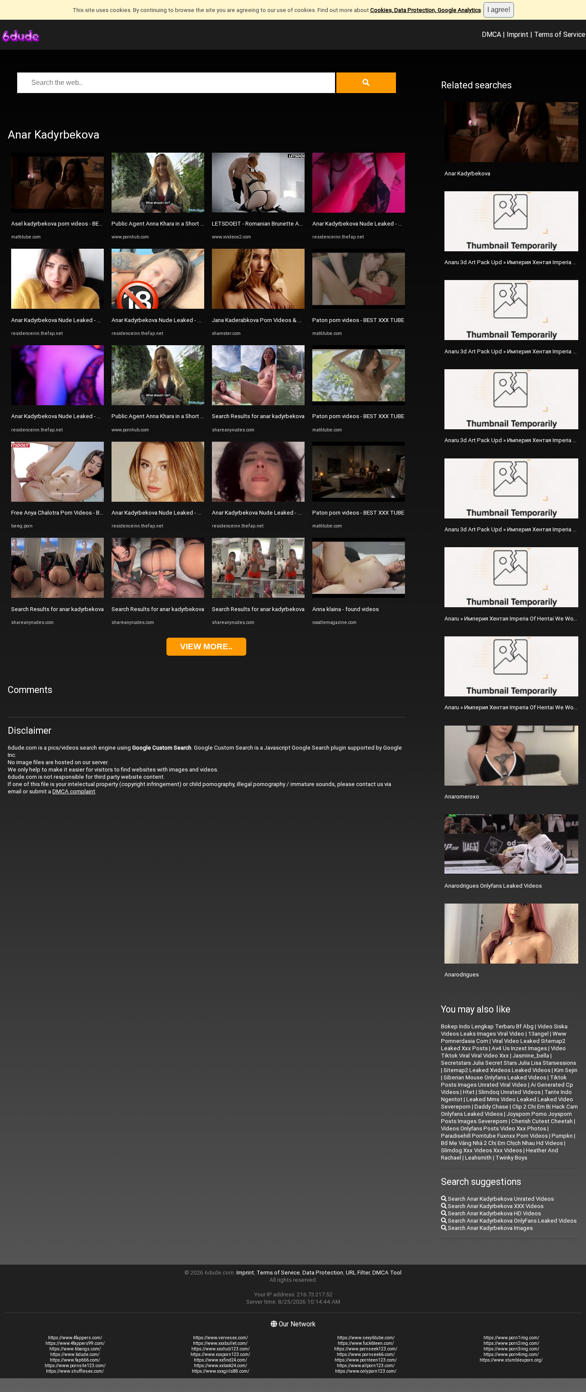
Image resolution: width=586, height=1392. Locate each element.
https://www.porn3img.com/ (511, 1349)
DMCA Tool (387, 1272)
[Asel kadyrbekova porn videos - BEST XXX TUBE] (57, 210)
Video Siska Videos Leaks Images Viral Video (504, 1030)
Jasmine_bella (531, 1055)
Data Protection (322, 1272)
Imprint (518, 34)
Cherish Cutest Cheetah (542, 1121)
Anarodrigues (461, 974)
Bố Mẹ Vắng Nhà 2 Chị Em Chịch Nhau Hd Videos (502, 1143)
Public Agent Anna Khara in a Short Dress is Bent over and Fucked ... (197, 223)
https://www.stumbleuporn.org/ (511, 1360)
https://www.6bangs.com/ (75, 1349)
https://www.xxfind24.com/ (220, 1360)
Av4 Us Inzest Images (519, 1048)
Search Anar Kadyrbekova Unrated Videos (500, 1198)
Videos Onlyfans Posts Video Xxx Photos (493, 1128)
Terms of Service (559, 34)
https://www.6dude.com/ (75, 1354)
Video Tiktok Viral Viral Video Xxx (503, 1052)
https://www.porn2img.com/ (511, 1343)
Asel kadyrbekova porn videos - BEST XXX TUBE (72, 223)
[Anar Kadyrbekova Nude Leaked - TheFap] (57, 306)
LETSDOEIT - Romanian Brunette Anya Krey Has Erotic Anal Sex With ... (300, 223)
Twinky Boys (511, 1157)
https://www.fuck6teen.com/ (366, 1343)
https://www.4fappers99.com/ (75, 1343)
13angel (538, 1033)
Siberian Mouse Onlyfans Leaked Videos (495, 1077)
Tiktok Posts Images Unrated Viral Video (504, 1081)
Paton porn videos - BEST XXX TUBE (358, 320)
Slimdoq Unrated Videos (509, 1092)
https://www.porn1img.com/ (511, 1338)
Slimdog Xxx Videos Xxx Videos (481, 1150)
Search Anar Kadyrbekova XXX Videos (495, 1206)
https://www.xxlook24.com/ (220, 1365)
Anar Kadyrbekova (467, 173)
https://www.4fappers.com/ (75, 1338)
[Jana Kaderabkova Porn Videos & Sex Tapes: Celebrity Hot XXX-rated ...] (258, 306)
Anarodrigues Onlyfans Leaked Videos (493, 885)
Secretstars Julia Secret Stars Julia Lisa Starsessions (508, 1063)
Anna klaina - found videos (345, 609)
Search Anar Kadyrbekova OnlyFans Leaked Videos (512, 1220)
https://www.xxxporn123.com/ (220, 1354)
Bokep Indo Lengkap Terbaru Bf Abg (487, 1026)
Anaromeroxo (461, 796)
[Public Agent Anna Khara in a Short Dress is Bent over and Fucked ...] (158, 210)
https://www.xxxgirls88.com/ (220, 1371)
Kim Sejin (565, 1070)
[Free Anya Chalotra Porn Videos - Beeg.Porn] (57, 499)
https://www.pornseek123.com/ (365, 1349)
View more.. (206, 646)
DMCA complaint (73, 791)
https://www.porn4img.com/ (511, 1354)
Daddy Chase (491, 1106)
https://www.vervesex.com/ (220, 1338)
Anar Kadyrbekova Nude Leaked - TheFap (64, 320)
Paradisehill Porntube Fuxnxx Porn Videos (494, 1135)
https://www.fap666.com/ (75, 1360)
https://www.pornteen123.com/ (366, 1360)
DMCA (491, 34)
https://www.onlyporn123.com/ (365, 1371)
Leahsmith (478, 1157)
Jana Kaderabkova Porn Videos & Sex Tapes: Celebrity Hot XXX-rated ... (303, 320)
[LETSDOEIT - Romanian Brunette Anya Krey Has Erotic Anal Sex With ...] (258, 210)
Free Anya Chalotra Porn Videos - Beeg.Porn (67, 512)
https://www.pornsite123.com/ (75, 1365)
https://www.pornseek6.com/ (366, 1354)
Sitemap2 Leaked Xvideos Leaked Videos (497, 1070)
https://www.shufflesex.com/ (75, 1371)
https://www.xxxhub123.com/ (220, 1349)
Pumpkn (562, 1135)
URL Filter (358, 1272)
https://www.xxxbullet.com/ (220, 1343)
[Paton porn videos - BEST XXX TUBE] (358, 306)
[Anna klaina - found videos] (358, 596)
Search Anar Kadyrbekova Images (490, 1228)
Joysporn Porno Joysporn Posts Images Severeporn (506, 1117)
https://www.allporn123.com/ (366, 1365)
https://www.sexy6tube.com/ (366, 1338)
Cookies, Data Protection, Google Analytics (425, 10)
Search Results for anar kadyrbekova (57, 609)
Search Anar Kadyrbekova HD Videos (494, 1213)
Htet (468, 1092)
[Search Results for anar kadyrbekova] (57, 596)
